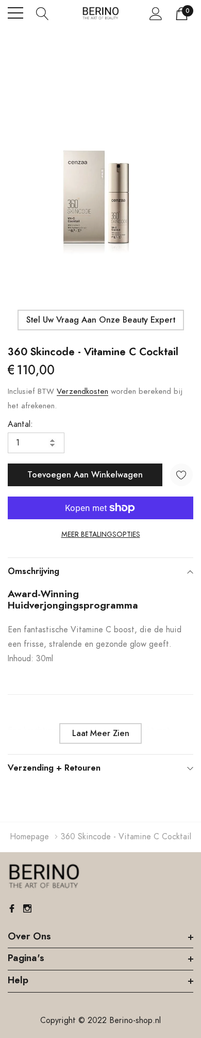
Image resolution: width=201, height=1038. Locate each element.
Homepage (29, 837)
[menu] (15, 13)
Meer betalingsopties (100, 534)
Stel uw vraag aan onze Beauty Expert (100, 320)
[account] (155, 13)
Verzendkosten (82, 391)
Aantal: (20, 424)
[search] (42, 13)
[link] (44, 876)
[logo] (100, 13)
